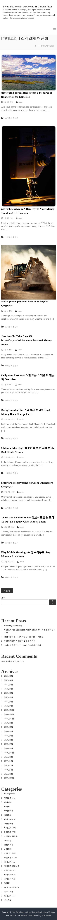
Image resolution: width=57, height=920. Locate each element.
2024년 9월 (8, 723)
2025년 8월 (8, 693)
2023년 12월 (9, 753)
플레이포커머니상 (11, 887)
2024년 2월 (8, 748)
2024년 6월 (8, 736)
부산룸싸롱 (8, 823)
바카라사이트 (9, 819)
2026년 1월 (8, 685)
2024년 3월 (8, 744)
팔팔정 (7, 883)
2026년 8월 (8, 676)
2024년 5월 (8, 740)
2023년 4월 (8, 761)
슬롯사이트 (8, 845)
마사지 (7, 806)
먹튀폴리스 (8, 811)
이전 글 (6, 590)
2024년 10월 (9, 719)
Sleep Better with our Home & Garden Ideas (27, 6)
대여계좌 (8, 802)
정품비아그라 (9, 870)
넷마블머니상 (9, 798)
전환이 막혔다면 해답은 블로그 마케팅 (19, 641)
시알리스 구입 (10, 853)
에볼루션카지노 (10, 858)
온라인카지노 (9, 862)
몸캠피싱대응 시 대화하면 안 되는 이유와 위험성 (23, 637)
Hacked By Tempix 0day (13, 625)
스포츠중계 (8, 840)
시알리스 (8, 849)
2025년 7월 (8, 697)
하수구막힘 (8, 892)
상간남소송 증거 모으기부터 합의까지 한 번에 (22, 645)
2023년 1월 (8, 774)
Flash (30, 915)
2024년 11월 (9, 714)
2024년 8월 (8, 727)
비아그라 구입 (10, 832)
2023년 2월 (8, 770)
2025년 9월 (8, 689)
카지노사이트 (9, 875)
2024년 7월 (8, 731)
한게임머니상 (9, 896)
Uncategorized (9, 794)
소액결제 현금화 (11, 118)
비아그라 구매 (10, 828)
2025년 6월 (8, 702)
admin (21, 102)
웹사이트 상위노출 (11, 866)
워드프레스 (46, 915)
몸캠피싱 (8, 815)
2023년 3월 (8, 765)
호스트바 (8, 900)
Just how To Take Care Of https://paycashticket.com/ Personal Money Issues (26, 340)
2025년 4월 (8, 706)
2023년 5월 (8, 757)
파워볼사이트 (9, 879)
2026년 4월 (8, 680)
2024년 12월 (9, 710)
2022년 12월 (9, 778)
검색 (3, 598)
